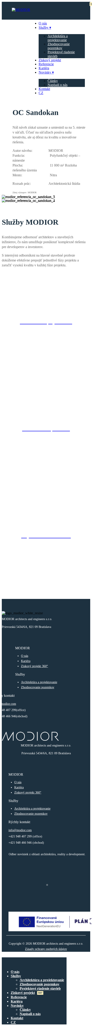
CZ (41, 93)
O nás (43, 23)
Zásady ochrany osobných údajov (46, 949)
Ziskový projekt (50, 60)
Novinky (45, 72)
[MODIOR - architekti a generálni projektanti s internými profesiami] (21, 10)
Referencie (46, 64)
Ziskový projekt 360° (34, 666)
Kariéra (44, 68)
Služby (43, 27)
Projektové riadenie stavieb (40, 988)
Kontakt (44, 89)
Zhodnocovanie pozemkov (59, 46)
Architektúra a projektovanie (58, 38)
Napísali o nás (57, 85)
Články (53, 81)
